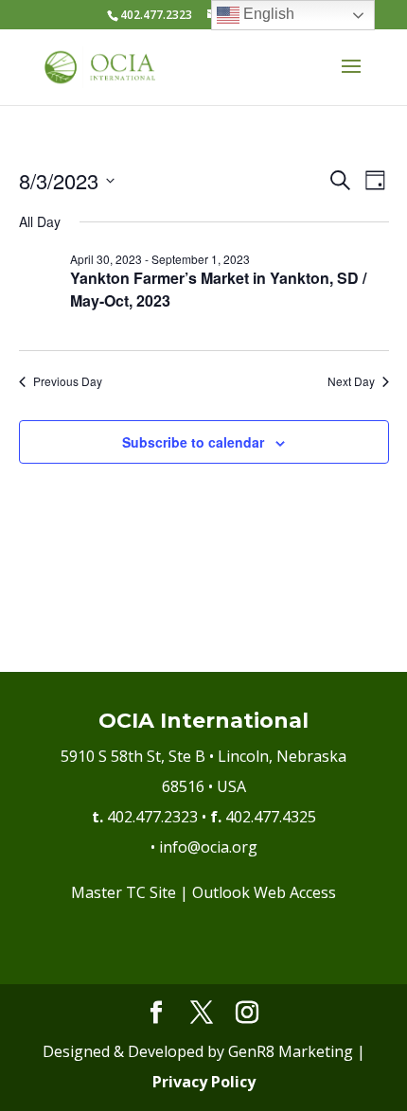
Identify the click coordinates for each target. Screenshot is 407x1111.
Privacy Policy (204, 1081)
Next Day (351, 381)
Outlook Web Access (264, 892)
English (266, 14)
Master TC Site (123, 892)
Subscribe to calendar (193, 441)
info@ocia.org (208, 847)
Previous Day (67, 381)
